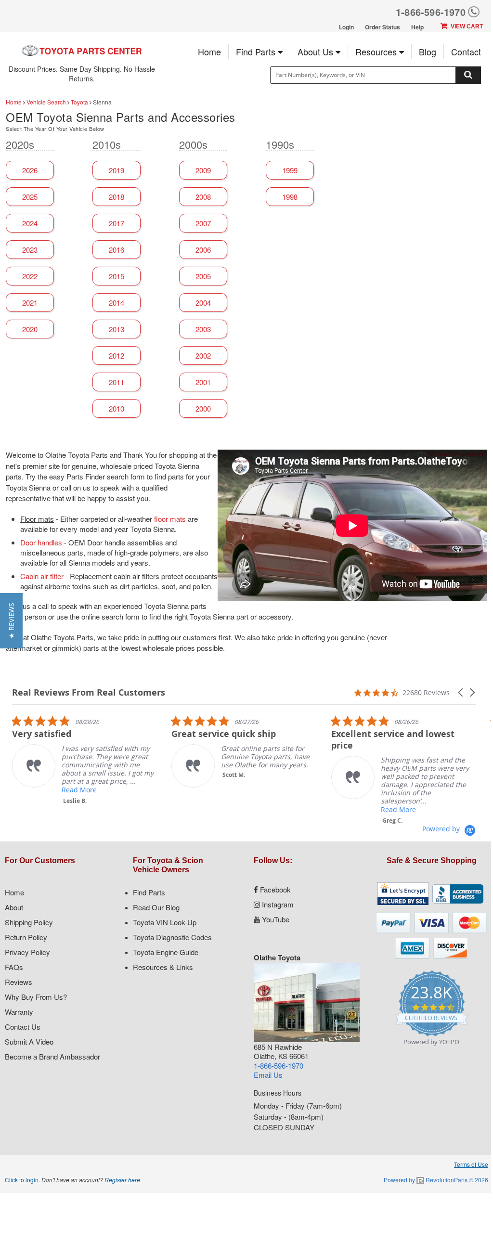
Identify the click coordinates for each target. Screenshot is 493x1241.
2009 (203, 170)
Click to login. (22, 1180)
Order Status (382, 27)
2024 (30, 223)
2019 (116, 170)
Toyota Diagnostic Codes (172, 937)
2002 (203, 355)
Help (417, 27)
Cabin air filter (42, 576)
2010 (116, 408)
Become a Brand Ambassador (52, 1056)
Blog (427, 51)
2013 (116, 329)
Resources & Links (163, 967)
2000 (203, 408)
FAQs (14, 967)
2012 (116, 355)
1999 (290, 170)
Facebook (274, 889)
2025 (30, 197)
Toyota (79, 102)
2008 (203, 197)
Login (346, 27)
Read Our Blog (156, 907)
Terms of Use (471, 1164)
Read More (79, 789)
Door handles (41, 542)
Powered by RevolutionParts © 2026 (436, 1180)
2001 (203, 382)
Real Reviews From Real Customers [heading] (88, 692)
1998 (290, 197)
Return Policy (26, 937)
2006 (203, 250)
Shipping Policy (29, 922)
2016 (116, 250)
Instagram (277, 904)
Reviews (18, 982)
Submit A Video (29, 1041)
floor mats (170, 519)
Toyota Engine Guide (165, 952)
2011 (116, 382)
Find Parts (257, 51)
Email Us (268, 1075)
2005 (203, 276)
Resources (377, 51)
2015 (116, 276)
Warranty (19, 1012)
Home (209, 51)
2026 (30, 170)
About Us (317, 51)
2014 (116, 302)
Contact (466, 51)
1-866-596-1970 (431, 12)
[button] (461, 692)
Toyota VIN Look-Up (164, 922)
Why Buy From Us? (36, 997)
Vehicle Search (46, 102)
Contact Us (22, 1026)
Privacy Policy (27, 952)
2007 (203, 223)
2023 (30, 250)
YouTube (274, 919)
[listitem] (84, 760)
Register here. (123, 1180)
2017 (116, 223)
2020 (30, 329)
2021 (30, 302)
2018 (116, 197)
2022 (30, 276)
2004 (203, 302)
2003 (203, 329)
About (14, 907)
